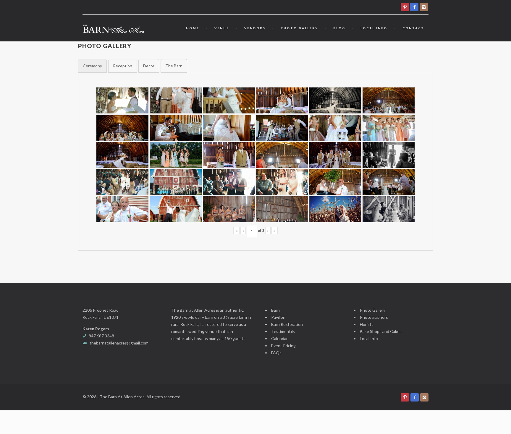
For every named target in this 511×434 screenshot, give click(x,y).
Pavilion (278, 317)
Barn (275, 310)
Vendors (255, 28)
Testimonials (283, 331)
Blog (339, 28)
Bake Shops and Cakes (381, 331)
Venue (221, 28)
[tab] (92, 66)
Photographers (374, 317)
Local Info (373, 28)
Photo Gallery (299, 28)
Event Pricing (283, 345)
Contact (413, 28)
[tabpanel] (255, 161)
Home (192, 28)
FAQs (276, 352)
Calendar (279, 338)
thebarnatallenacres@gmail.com (119, 342)
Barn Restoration (287, 324)
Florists (366, 324)
